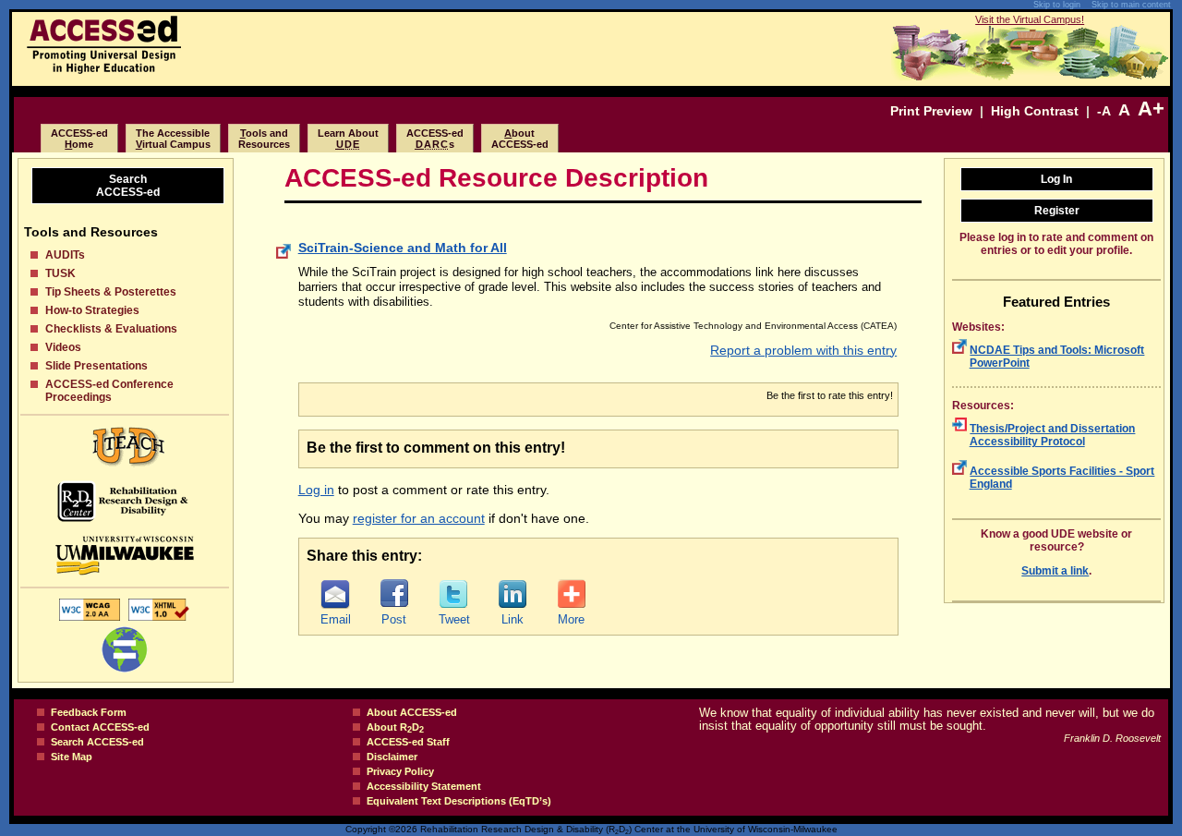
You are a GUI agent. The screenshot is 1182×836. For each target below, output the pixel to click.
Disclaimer (392, 756)
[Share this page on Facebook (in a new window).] (394, 594)
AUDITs (65, 254)
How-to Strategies (92, 310)
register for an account (419, 518)
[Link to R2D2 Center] (124, 501)
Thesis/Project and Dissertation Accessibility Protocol (1053, 435)
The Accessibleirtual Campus (173, 138)
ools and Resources (264, 138)
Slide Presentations (96, 365)
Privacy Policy (400, 771)
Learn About (348, 138)
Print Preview (931, 110)
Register (1056, 210)
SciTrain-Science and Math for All (402, 247)
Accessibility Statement (424, 786)
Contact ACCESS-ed (100, 727)
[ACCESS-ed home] (103, 69)
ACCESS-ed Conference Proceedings (109, 391)
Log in (316, 489)
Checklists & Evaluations (111, 328)
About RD (395, 727)
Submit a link (1055, 570)
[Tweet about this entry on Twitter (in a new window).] (453, 594)
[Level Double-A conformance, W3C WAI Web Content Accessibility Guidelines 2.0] (89, 619)
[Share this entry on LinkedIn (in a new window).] (512, 594)
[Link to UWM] (124, 555)
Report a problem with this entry (803, 350)
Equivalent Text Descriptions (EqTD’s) (459, 800)
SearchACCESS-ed (128, 186)
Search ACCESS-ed (97, 741)
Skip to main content (1131, 4)
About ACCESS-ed (412, 712)
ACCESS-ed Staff (408, 741)
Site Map (71, 756)
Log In (1056, 179)
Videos (63, 347)
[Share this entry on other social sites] (571, 594)
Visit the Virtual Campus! (1029, 19)
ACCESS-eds (435, 138)
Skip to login (1056, 4)
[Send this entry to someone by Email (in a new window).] (335, 594)
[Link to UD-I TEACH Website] (124, 446)
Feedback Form (89, 712)
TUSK (60, 273)
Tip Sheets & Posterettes (110, 291)
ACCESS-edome (79, 138)
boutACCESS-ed (520, 138)
